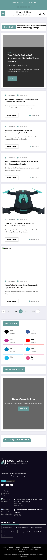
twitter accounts (7, 536)
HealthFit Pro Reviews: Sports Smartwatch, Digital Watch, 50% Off (21, 286)
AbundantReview (7, 528)
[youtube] (29, 7)
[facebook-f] (18, 7)
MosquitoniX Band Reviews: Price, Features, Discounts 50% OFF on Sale (21, 100)
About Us (24, 549)
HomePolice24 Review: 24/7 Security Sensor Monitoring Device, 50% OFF (23, 58)
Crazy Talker (23, 12)
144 (26, 311)
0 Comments (23, 95)
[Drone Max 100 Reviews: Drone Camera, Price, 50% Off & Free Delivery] (23, 200)
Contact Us (16, 549)
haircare (5, 532)
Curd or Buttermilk (36, 528)
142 (16, 311)
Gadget (9, 52)
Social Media (38, 532)
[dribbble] (23, 7)
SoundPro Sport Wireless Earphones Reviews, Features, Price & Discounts (19, 131)
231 (33, 311)
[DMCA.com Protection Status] (8, 481)
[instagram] (26, 7)
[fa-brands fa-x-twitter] (21, 7)
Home (4, 547)
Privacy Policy (34, 549)
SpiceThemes (23, 556)
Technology (26, 547)
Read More (12, 78)
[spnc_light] (44, 14)
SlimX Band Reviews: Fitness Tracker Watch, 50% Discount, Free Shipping (22, 163)
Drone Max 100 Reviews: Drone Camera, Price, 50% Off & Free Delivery (20, 224)
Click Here (23, 409)
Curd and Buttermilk (22, 528)
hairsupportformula (25, 532)
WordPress (25, 554)
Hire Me (18, 547)
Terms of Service (36, 547)
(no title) (6, 491)
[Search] (40, 13)
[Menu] (3, 13)
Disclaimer (22, 552)
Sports (8, 549)
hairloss (13, 532)
